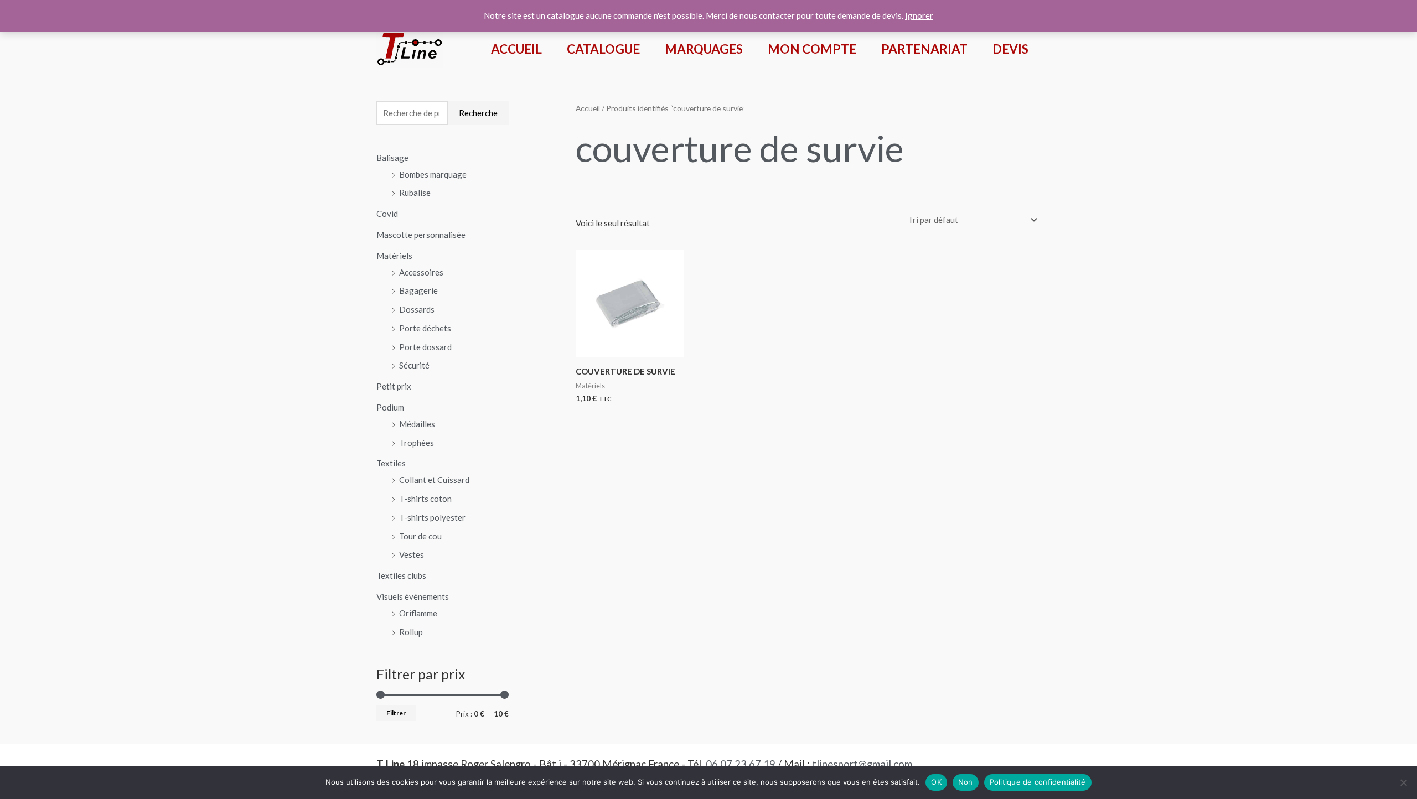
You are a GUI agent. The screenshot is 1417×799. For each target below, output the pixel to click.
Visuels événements (412, 596)
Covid (387, 214)
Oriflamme (418, 613)
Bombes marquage (433, 174)
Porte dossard (425, 347)
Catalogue (603, 48)
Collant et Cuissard (434, 480)
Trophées (416, 443)
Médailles (417, 424)
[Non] (1403, 782)
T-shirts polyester (432, 517)
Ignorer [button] (919, 15)
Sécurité (414, 365)
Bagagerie (418, 290)
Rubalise (415, 193)
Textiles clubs (401, 575)
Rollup (411, 632)
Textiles (391, 463)
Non (965, 781)
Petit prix (393, 386)
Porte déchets (425, 328)
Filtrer (396, 713)
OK (936, 781)
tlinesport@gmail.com (862, 764)
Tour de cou (420, 536)
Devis (1010, 48)
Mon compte (812, 48)
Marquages (704, 48)
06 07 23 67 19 (740, 764)
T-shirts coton (425, 499)
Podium (390, 407)
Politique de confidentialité (1038, 781)
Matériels (394, 256)
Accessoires (421, 272)
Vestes (411, 554)
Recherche (478, 113)
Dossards (417, 309)
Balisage (392, 158)
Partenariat (924, 48)
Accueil (516, 48)
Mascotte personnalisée (421, 235)
